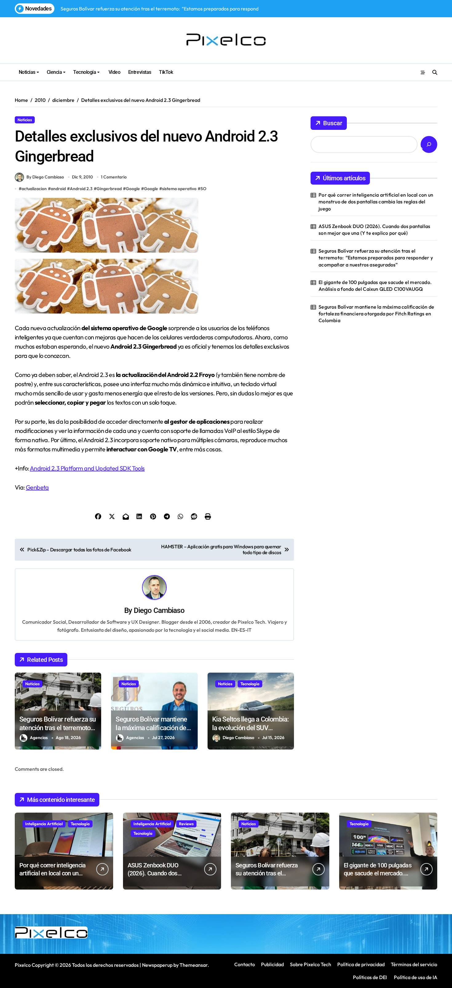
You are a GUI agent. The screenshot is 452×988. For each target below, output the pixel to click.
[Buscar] (429, 144)
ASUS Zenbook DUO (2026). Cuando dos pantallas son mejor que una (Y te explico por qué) (374, 229)
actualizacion (34, 188)
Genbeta (37, 487)
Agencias (39, 737)
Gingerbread (109, 188)
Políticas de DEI (370, 977)
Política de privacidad (361, 964)
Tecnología (84, 72)
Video (113, 72)
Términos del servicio (414, 964)
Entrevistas (139, 72)
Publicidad (272, 964)
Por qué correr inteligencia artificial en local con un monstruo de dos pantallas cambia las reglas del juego (376, 202)
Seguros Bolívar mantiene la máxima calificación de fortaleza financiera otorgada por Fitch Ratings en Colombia (376, 314)
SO (203, 188)
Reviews (186, 823)
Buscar (332, 123)
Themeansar (194, 965)
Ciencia (54, 72)
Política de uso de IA (415, 977)
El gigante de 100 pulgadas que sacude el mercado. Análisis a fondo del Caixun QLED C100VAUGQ (375, 285)
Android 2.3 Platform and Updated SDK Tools (87, 468)
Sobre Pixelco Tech (310, 964)
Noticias (27, 72)
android (58, 188)
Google (133, 188)
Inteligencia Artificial (44, 823)
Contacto (244, 964)
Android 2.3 (81, 188)
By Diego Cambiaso (45, 177)
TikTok (166, 72)
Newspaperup (157, 965)
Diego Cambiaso (159, 610)
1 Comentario (114, 177)
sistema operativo (179, 188)
